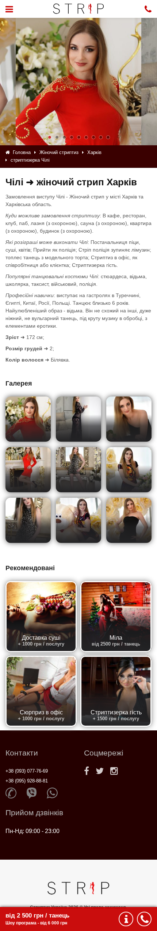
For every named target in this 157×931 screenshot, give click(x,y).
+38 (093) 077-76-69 (26, 771)
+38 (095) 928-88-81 (26, 781)
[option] (78, 81)
